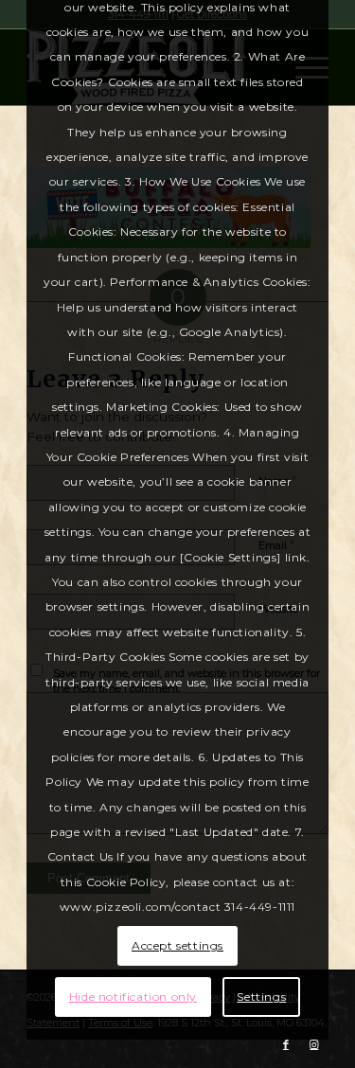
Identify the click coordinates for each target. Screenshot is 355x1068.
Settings (261, 996)
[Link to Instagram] (314, 1044)
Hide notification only (133, 996)
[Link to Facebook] (286, 1044)
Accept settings (177, 945)
